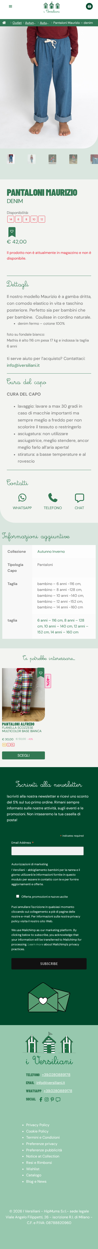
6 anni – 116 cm (50, 620)
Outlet (17, 23)
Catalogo (33, 1175)
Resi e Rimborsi (39, 1162)
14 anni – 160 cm (64, 632)
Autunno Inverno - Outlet (30, 23)
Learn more (35, 944)
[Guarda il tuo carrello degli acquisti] (89, 6)
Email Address (22, 843)
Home (5, 22)
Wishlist (32, 1169)
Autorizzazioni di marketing (29, 864)
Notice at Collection (42, 1156)
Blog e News (36, 1181)
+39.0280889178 (56, 1074)
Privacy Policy (37, 1125)
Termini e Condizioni (43, 1137)
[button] (12, 232)
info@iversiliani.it (23, 365)
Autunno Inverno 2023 (45, 23)
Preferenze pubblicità (44, 1150)
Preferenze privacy (41, 1143)
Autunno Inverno (51, 551)
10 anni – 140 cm (58, 626)
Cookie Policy (37, 1131)
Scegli (24, 755)
